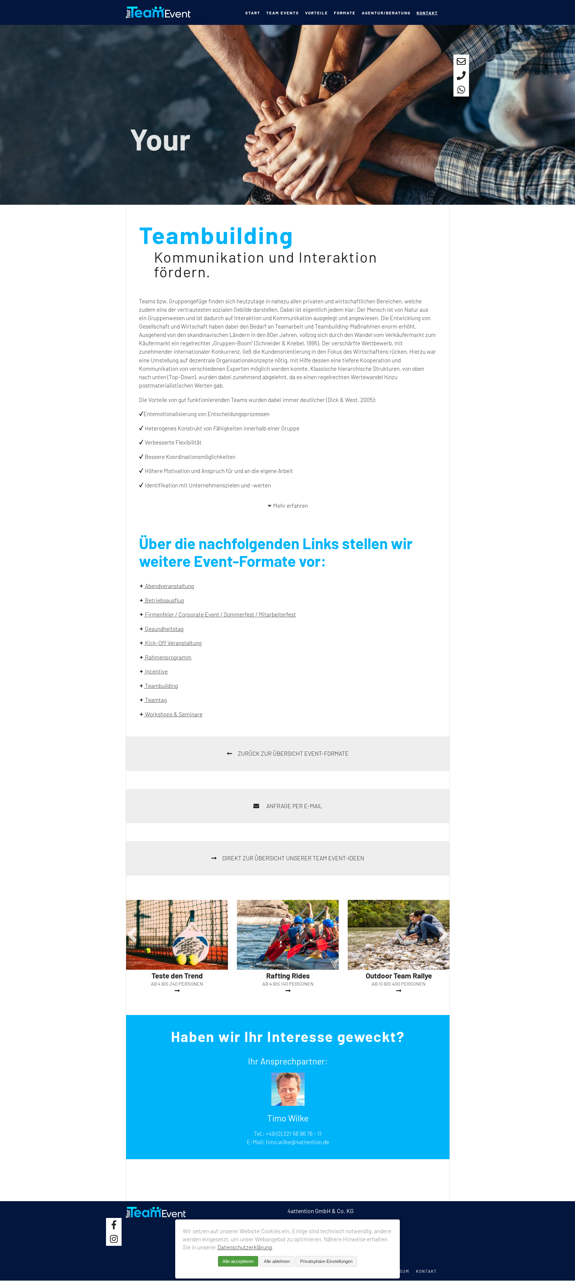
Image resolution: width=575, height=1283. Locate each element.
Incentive (156, 671)
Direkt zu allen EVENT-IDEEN (197, 180)
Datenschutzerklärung (244, 1247)
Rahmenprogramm (167, 657)
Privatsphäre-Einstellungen (326, 1261)
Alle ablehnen (277, 1261)
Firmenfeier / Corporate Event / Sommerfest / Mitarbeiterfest (220, 614)
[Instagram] (114, 1239)
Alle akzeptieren (238, 1261)
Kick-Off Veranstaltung (173, 642)
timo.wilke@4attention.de (297, 1142)
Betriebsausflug (164, 600)
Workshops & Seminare (173, 714)
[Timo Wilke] (288, 1103)
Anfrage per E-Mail (293, 805)
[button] (132, 934)
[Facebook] (114, 1225)
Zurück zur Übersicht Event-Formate (293, 753)
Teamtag (155, 699)
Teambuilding (161, 685)
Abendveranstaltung (169, 585)
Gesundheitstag (164, 628)
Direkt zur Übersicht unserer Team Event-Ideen (293, 858)
